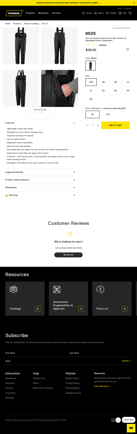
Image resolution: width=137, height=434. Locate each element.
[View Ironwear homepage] (14, 13)
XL (91, 91)
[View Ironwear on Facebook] (113, 420)
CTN (108, 114)
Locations (10, 393)
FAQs (35, 383)
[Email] (68, 361)
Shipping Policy (73, 393)
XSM (91, 82)
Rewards (128, 9)
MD (115, 82)
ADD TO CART (115, 125)
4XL (128, 91)
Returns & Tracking (43, 388)
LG (128, 82)
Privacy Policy (72, 383)
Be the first (68, 255)
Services (9, 383)
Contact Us (39, 378)
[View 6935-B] (90, 66)
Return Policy (72, 378)
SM (103, 82)
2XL (103, 91)
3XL (115, 91)
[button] (130, 13)
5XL (91, 99)
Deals (119, 9)
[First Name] (36, 353)
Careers (9, 388)
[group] (25, 299)
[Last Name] (101, 353)
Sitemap (9, 397)
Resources (10, 378)
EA (92, 114)
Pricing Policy (72, 388)
